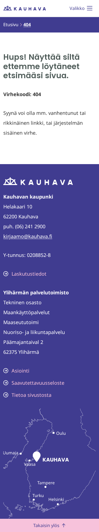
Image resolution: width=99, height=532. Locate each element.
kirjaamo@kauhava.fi (27, 236)
